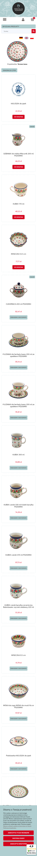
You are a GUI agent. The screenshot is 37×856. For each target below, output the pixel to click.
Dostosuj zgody (18, 838)
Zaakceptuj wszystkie (18, 844)
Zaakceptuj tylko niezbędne (18, 833)
